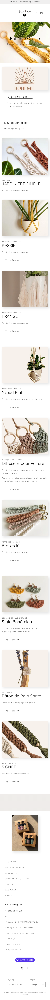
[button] (8, 12)
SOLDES (8, 895)
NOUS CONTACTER (13, 950)
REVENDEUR (10, 939)
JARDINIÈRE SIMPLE (21, 183)
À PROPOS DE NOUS (13, 911)
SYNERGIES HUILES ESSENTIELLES (19, 879)
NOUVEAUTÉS (11, 873)
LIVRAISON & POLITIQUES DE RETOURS (21, 922)
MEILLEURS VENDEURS (14, 868)
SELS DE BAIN (11, 890)
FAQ (6, 916)
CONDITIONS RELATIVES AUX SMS (19, 933)
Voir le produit (12, 489)
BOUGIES (9, 884)
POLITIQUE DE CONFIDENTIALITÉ (19, 928)
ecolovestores (15, 992)
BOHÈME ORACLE (21, 97)
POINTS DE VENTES (13, 944)
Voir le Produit (12, 260)
